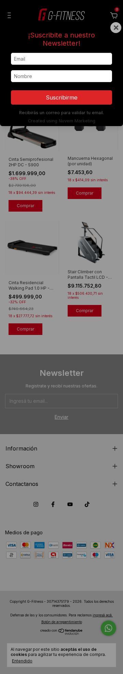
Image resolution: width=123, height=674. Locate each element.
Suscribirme (62, 97)
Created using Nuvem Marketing (61, 120)
